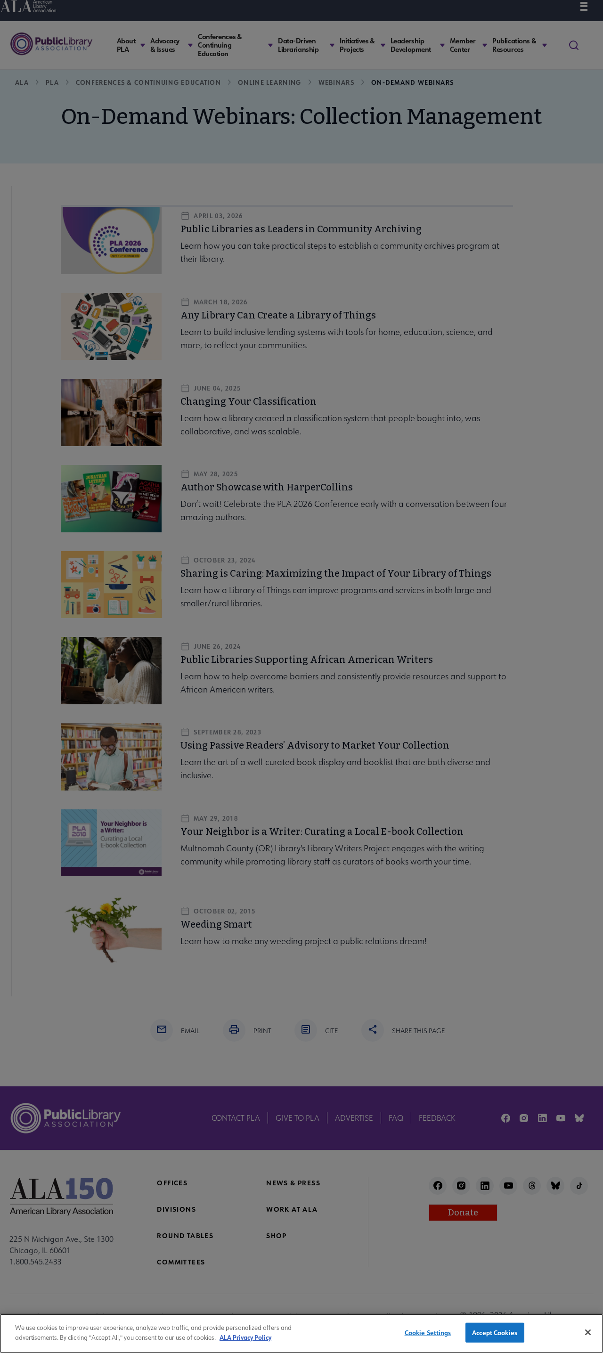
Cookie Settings (428, 1333)
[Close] (588, 1332)
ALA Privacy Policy (245, 1337)
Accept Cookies (494, 1333)
